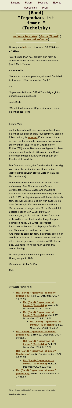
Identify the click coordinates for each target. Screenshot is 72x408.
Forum (29, 2)
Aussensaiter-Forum (35, 39)
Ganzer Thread (49, 36)
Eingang (15, 2)
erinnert (33, 137)
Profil (45, 7)
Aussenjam (30, 7)
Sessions (43, 2)
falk (24, 47)
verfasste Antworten (25, 36)
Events (57, 2)
